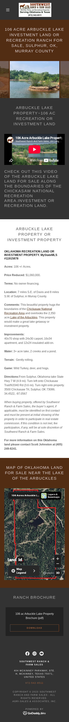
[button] (7, 9)
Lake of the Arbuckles (23, 317)
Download (34, 628)
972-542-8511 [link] (34, 683)
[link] (35, 10)
